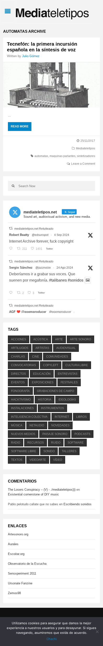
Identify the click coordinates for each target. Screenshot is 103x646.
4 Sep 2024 (61, 235)
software (76, 442)
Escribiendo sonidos (77, 504)
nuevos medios (23, 434)
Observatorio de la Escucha (27, 563)
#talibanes (58, 280)
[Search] (13, 186)
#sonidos (75, 280)
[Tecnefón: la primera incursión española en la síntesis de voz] (51, 85)
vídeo (57, 459)
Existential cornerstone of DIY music (33, 494)
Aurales (13, 544)
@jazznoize (43, 267)
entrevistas (67, 373)
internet (62, 416)
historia (44, 399)
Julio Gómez (31, 56)
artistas (42, 348)
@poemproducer (60, 312)
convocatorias (23, 365)
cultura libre (76, 365)
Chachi (51, 639)
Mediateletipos (85, 148)
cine (35, 356)
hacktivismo (21, 399)
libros (81, 416)
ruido (55, 442)
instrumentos (52, 408)
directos (18, 373)
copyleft (50, 365)
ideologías (67, 399)
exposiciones (42, 382)
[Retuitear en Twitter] (10, 228)
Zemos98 (14, 593)
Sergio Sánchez (21, 267)
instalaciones (22, 408)
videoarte (37, 459)
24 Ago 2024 (65, 267)
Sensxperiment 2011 (22, 573)
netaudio (36, 425)
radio (15, 442)
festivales (69, 382)
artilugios (19, 348)
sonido (49, 451)
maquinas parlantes (62, 156)
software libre (23, 451)
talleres (69, 451)
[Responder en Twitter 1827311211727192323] (12, 293)
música (16, 425)
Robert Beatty (19, 235)
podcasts (82, 434)
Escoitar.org (16, 554)
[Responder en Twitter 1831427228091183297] (12, 249)
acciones (18, 339)
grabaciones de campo (55, 391)
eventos (18, 382)
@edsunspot (40, 235)
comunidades (57, 356)
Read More (20, 126)
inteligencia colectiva (29, 416)
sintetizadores (86, 156)
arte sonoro (80, 339)
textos (16, 459)
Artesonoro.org (18, 534)
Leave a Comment (83, 163)
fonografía (20, 391)
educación (42, 373)
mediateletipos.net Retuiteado (33, 228)
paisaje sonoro (54, 434)
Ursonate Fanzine (20, 583)
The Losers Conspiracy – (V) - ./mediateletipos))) (41, 489)
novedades (60, 425)
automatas (41, 156)
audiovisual (66, 348)
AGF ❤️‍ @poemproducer (27, 312)
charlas (18, 356)
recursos (35, 442)
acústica (40, 339)
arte (59, 339)
